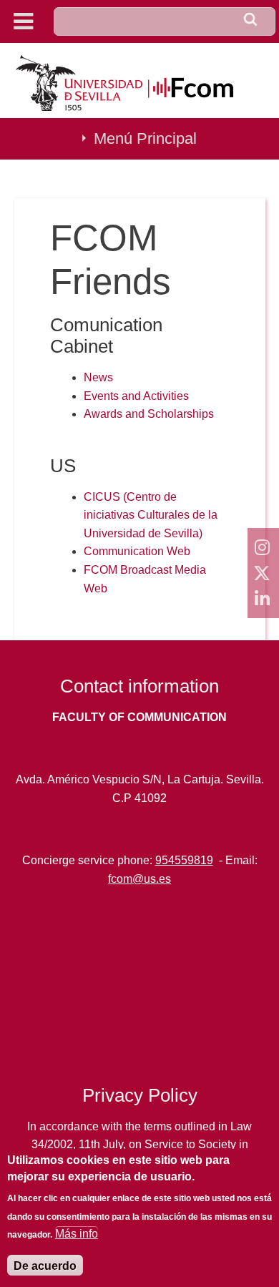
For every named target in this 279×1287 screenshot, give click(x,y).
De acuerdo (45, 1266)
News (98, 377)
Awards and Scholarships (149, 414)
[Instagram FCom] (263, 547)
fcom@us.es (139, 879)
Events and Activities (136, 396)
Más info (76, 1234)
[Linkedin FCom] (263, 598)
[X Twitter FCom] (263, 573)
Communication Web (137, 551)
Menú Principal (145, 138)
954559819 (184, 860)
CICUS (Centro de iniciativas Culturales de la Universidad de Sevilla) (150, 515)
